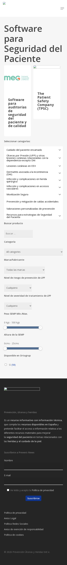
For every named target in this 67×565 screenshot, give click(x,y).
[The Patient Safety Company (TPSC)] (46, 75)
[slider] (5, 328)
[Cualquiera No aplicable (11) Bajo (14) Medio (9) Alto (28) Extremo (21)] (18, 287)
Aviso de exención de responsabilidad (23, 529)
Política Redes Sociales (16, 523)
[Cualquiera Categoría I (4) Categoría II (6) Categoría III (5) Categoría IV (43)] (18, 305)
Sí (12, 364)
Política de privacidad (43, 490)
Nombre (8, 460)
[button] (62, 8)
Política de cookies (14, 534)
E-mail (7, 475)
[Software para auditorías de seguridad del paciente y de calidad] (17, 78)
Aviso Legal (10, 518)
